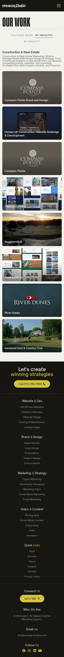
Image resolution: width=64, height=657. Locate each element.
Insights (32, 566)
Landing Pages (32, 427)
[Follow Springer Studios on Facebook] (24, 650)
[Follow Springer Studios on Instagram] (29, 650)
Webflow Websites (32, 412)
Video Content (32, 509)
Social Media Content (32, 520)
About (32, 561)
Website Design (32, 417)
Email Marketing (32, 499)
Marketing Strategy (32, 473)
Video (32, 530)
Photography (32, 515)
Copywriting (32, 525)
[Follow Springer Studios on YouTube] (40, 650)
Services (32, 556)
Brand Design (32, 437)
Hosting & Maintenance (32, 422)
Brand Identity (32, 443)
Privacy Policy (32, 576)
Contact (32, 571)
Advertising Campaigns (32, 484)
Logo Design (32, 448)
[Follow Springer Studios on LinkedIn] (34, 650)
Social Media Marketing (32, 494)
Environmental (32, 463)
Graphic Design (32, 458)
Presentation (32, 453)
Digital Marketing (32, 479)
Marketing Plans (32, 489)
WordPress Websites (32, 407)
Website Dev (32, 401)
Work (32, 551)
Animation (32, 535)
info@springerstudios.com (32, 635)
